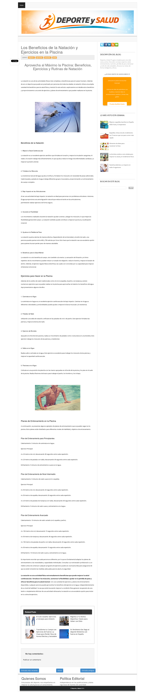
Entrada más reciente (29, 670)
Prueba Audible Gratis (117, 104)
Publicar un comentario (32, 660)
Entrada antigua (88, 670)
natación (48, 57)
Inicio (21, 5)
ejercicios (39, 57)
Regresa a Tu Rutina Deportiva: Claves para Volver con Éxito (78, 619)
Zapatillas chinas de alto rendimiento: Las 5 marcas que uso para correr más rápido (121, 135)
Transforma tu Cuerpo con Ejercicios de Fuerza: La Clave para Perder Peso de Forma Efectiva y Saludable (46, 632)
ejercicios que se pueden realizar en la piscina (44, 284)
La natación (25, 155)
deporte (31, 57)
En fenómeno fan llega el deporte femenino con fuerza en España (79, 631)
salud (54, 57)
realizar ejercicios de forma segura (41, 203)
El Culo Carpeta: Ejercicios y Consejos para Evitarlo (46, 618)
